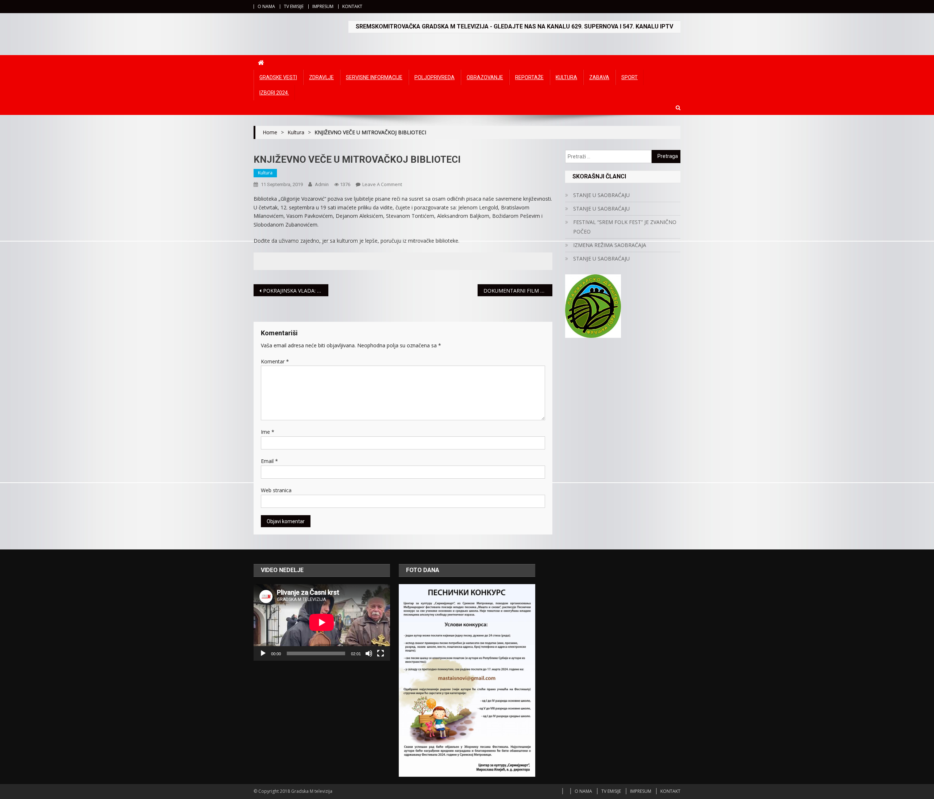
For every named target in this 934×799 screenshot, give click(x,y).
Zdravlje (321, 77)
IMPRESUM (322, 6)
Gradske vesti (278, 77)
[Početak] (263, 653)
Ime (267, 431)
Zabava (599, 77)
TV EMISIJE (294, 6)
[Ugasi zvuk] (369, 653)
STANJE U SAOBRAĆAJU (601, 195)
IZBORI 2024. (274, 93)
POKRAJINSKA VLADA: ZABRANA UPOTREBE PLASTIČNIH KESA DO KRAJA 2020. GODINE (295, 290)
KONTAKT (352, 6)
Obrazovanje (485, 77)
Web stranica (276, 490)
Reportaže (529, 77)
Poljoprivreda (434, 77)
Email (269, 461)
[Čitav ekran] (380, 653)
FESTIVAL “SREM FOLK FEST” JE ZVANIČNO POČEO (624, 227)
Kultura (566, 77)
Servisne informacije (374, 77)
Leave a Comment (382, 184)
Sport (629, 77)
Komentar (275, 361)
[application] (322, 622)
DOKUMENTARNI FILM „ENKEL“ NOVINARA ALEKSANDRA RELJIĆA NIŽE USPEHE (517, 290)
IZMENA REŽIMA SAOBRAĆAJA (609, 245)
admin (322, 184)
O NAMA (266, 6)
